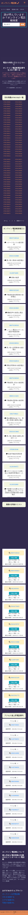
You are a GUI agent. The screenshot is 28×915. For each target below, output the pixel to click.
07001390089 (18, 191)
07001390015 (7, 135)
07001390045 (18, 147)
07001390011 (7, 126)
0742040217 (15, 810)
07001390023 (7, 153)
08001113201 (14, 396)
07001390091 (18, 195)
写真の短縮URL (8, 903)
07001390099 (18, 213)
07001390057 (7, 175)
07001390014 (7, 133)
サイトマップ (20, 912)
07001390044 (18, 144)
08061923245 (14, 290)
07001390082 (18, 175)
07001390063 (7, 188)
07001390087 (18, 186)
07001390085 (18, 182)
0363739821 (14, 414)
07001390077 (18, 164)
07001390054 (7, 168)
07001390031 (18, 115)
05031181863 (14, 308)
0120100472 (14, 467)
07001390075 (18, 159)
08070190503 (14, 325)
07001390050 (7, 159)
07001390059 (7, 179)
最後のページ (20, 220)
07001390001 (7, 104)
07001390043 (18, 142)
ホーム (6, 220)
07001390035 (18, 124)
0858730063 (15, 725)
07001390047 (18, 151)
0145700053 (15, 739)
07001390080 (18, 170)
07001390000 (7, 102)
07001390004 (7, 111)
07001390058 (7, 177)
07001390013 (7, 131)
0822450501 (15, 588)
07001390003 (7, 108)
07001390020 (7, 147)
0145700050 (15, 767)
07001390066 (7, 195)
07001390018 (7, 142)
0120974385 (14, 273)
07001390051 (7, 161)
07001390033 (18, 120)
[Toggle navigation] (24, 3)
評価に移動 (14, 557)
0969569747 (15, 824)
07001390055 (7, 170)
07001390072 (7, 208)
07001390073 (7, 211)
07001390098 (18, 211)
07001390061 (7, 184)
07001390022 (7, 151)
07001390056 (7, 173)
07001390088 (18, 188)
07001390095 (18, 204)
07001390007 (7, 117)
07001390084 (18, 179)
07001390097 (18, 208)
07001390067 (7, 197)
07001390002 (7, 106)
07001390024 (7, 156)
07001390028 (18, 108)
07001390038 (18, 131)
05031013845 (14, 432)
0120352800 (14, 484)
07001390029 (18, 111)
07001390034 (18, 122)
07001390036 (18, 126)
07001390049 (18, 156)
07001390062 (7, 186)
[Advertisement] (14, 42)
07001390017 (7, 140)
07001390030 (18, 113)
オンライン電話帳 (9, 3)
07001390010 (7, 124)
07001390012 (7, 129)
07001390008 (7, 120)
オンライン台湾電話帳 (11, 894)
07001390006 (7, 115)
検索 (22, 24)
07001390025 (18, 102)
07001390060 (7, 182)
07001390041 (18, 138)
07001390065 (7, 193)
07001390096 (18, 206)
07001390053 (7, 166)
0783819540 (14, 449)
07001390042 (18, 140)
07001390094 (18, 202)
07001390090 (18, 193)
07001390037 (18, 129)
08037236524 (14, 238)
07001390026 (18, 104)
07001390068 (7, 200)
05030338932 (14, 343)
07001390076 (18, 161)
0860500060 (15, 781)
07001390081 (18, 173)
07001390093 (18, 200)
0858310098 (15, 753)
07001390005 (7, 113)
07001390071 (7, 206)
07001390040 (18, 135)
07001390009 (7, 122)
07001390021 (7, 149)
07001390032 (18, 117)
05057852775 (15, 695)
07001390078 (18, 166)
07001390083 (18, 177)
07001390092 (18, 197)
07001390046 (18, 149)
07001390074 (7, 213)
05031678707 (15, 624)
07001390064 (7, 191)
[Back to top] (25, 907)
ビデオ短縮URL (8, 900)
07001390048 (18, 153)
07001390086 (18, 184)
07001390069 (7, 202)
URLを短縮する (8, 897)
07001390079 (18, 168)
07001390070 (7, 204)
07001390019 (7, 144)
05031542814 (14, 361)
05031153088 (14, 256)
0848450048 (15, 838)
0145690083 (15, 795)
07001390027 (18, 106)
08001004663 (15, 571)
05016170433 (15, 606)
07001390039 (18, 133)
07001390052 (7, 164)
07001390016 (7, 138)
